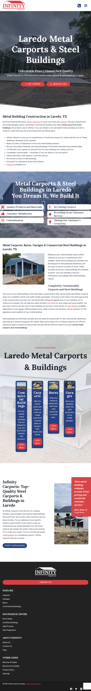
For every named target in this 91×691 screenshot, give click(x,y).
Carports (6, 595)
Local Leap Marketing (33, 684)
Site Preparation (9, 630)
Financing (10, 164)
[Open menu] (85, 5)
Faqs (5, 650)
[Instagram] (81, 689)
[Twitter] (76, 689)
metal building (8, 535)
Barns (5, 603)
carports (63, 122)
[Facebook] (71, 689)
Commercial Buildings (12, 606)
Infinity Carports (33, 122)
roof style (51, 303)
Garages (6, 599)
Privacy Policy (8, 670)
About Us (6, 642)
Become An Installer (11, 666)
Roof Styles (7, 619)
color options (72, 306)
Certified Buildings (10, 622)
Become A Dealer (10, 662)
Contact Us (7, 646)
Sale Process (8, 626)
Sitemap (6, 673)
